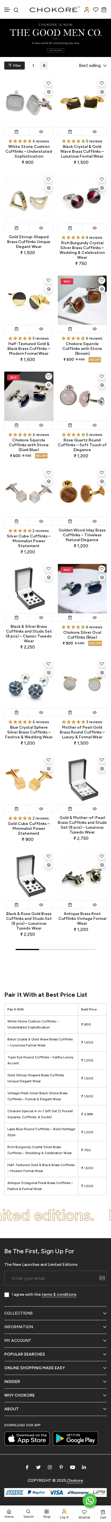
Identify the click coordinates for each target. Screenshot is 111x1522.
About (11, 1409)
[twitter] (38, 1467)
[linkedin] (84, 1467)
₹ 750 (86, 1150)
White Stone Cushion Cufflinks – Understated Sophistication (28, 151)
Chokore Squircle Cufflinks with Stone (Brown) (82, 348)
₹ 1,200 (87, 1060)
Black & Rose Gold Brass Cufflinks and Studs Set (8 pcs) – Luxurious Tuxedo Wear (29, 921)
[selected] (17, 132)
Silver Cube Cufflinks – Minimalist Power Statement (29, 541)
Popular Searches (24, 1354)
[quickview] (41, 132)
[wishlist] (95, 9)
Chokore (75, 1480)
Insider (12, 1381)
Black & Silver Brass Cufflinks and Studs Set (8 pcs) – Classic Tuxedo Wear (29, 633)
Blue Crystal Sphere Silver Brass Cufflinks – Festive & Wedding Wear (29, 732)
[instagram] (50, 1467)
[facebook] (27, 1467)
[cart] (104, 9)
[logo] (55, 9)
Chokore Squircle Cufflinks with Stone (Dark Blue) (29, 445)
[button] (7, 10)
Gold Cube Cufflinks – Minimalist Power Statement (29, 828)
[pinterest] (61, 1467)
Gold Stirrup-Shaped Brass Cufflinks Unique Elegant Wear (28, 242)
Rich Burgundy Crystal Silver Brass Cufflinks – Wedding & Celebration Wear (82, 250)
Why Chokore (19, 1395)
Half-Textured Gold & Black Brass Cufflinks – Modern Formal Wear (28, 348)
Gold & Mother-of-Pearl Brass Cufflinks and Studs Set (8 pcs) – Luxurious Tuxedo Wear (82, 825)
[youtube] (72, 1467)
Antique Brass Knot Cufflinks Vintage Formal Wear (82, 918)
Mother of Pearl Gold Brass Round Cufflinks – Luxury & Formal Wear (82, 732)
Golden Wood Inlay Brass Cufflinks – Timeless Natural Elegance (82, 535)
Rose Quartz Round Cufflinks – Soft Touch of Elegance (82, 445)
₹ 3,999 (87, 1114)
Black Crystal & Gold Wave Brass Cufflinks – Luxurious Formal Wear (82, 151)
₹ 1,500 (87, 1042)
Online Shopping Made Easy (34, 1368)
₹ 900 (86, 1024)
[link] (33, 65)
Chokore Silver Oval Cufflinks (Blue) (82, 635)
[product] (29, 103)
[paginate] (55, 962)
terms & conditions (59, 1294)
